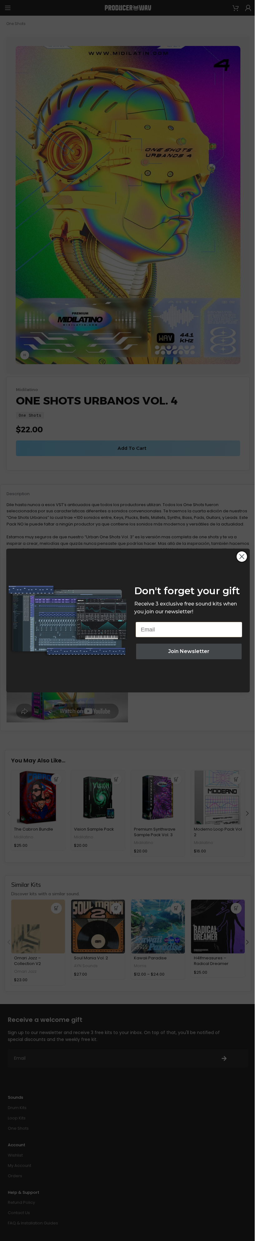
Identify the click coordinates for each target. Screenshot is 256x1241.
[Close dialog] (241, 556)
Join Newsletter (188, 651)
